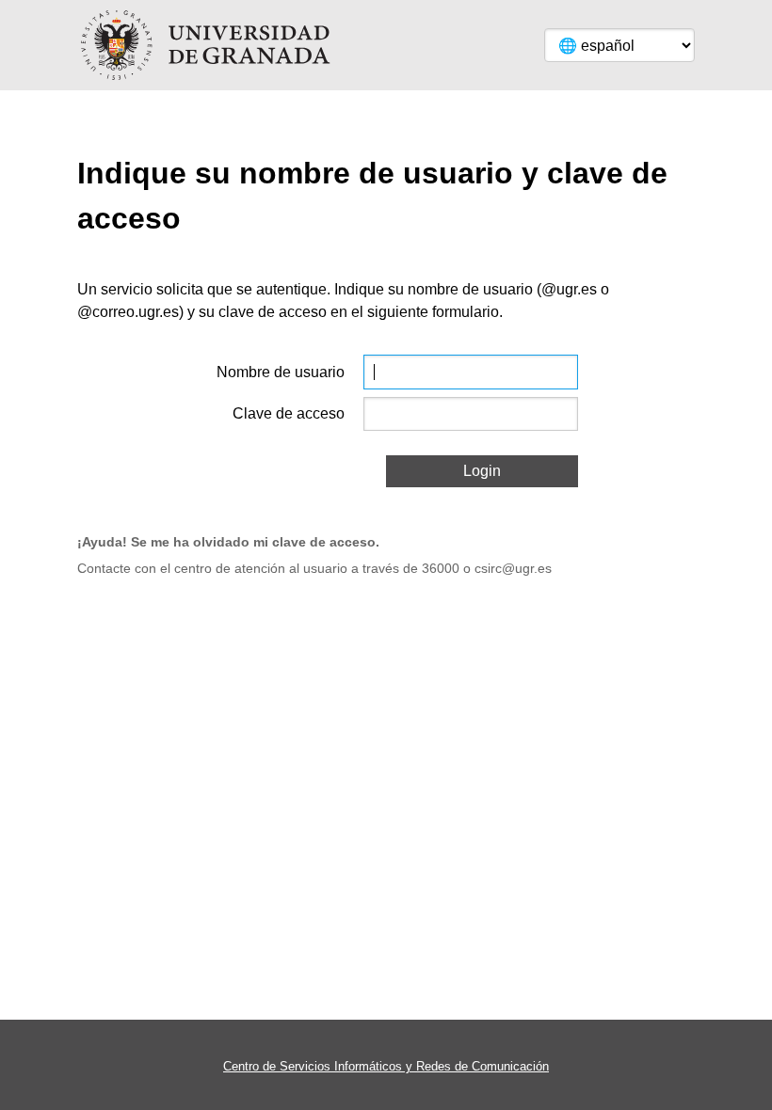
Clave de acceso (289, 413)
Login (482, 471)
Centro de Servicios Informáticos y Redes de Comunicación (386, 1066)
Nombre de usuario (281, 372)
